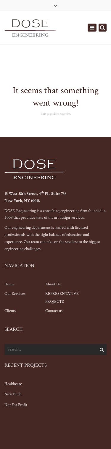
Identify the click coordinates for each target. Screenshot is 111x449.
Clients (10, 310)
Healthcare (13, 383)
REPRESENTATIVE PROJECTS (62, 297)
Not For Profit (15, 404)
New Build (13, 394)
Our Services (14, 293)
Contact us (53, 310)
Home (9, 284)
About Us (53, 284)
